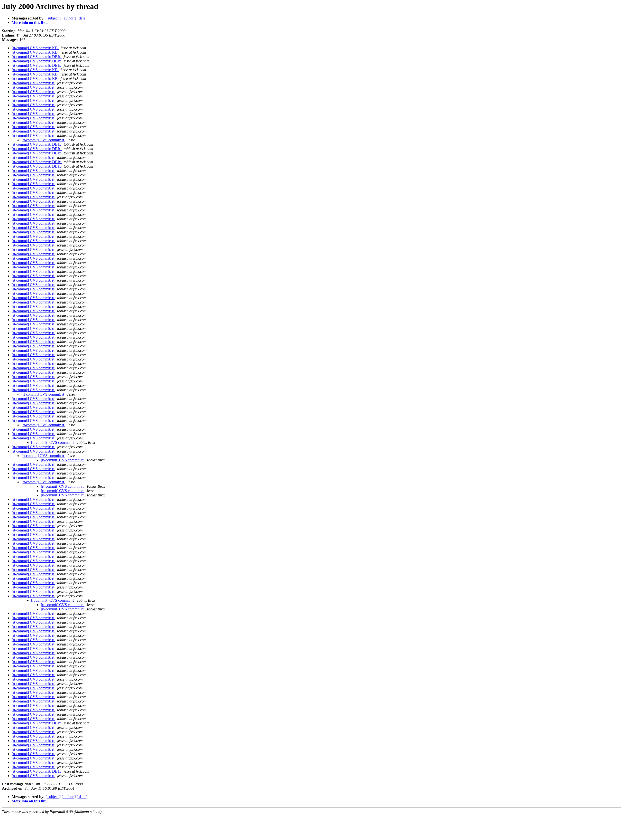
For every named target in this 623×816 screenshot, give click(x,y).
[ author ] (69, 18)
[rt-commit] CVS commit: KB (35, 48)
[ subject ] (53, 18)
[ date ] (82, 18)
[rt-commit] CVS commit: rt (33, 83)
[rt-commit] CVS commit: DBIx (37, 57)
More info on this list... (30, 22)
